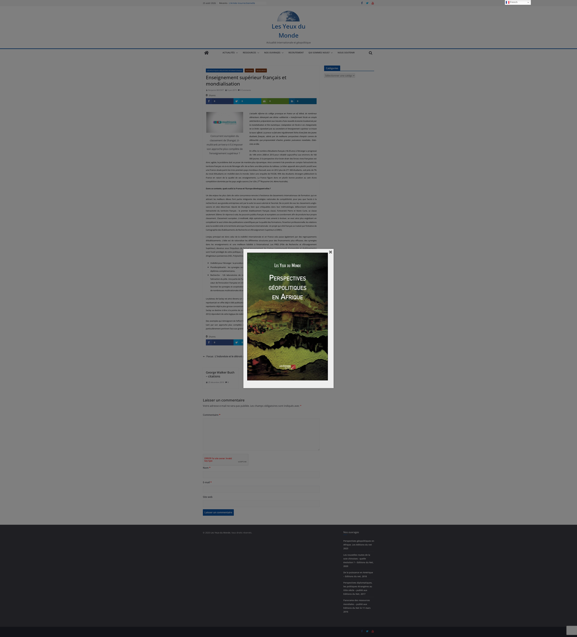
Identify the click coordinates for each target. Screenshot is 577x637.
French (513, 2)
